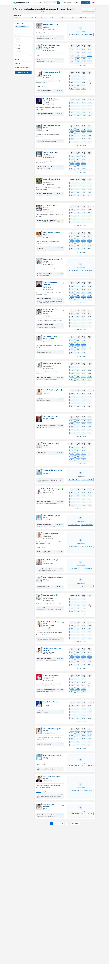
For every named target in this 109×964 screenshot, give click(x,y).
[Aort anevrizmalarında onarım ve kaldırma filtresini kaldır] (28, 26)
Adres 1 (38, 86)
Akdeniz (48, 581)
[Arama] (58, 2)
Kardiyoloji (45, 26)
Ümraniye (49, 732)
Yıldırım (48, 393)
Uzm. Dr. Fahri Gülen (50, 206)
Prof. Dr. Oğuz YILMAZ (51, 675)
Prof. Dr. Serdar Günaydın (52, 489)
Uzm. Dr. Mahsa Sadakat (51, 126)
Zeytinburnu (50, 598)
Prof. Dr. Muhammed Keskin (52, 470)
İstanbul (45, 48)
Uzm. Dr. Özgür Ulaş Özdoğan (53, 390)
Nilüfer (47, 27)
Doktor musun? (85, 2)
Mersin (44, 581)
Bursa (44, 27)
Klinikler (40, 2)
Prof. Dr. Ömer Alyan (50, 516)
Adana (44, 810)
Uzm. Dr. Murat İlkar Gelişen (52, 363)
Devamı (41, 55)
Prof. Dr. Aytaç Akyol (50, 232)
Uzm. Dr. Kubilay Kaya (50, 24)
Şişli (48, 678)
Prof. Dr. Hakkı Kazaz (50, 99)
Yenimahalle (50, 366)
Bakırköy (49, 182)
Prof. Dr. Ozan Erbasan (51, 533)
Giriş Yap (76, 2)
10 (72, 823)
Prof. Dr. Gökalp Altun (50, 417)
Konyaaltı (49, 536)
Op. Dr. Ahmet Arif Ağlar (51, 179)
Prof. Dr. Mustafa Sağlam (52, 729)
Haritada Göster (60, 36)
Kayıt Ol (69, 2)
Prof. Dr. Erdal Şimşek (50, 72)
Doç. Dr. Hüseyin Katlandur (48, 805)
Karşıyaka (48, 446)
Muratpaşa (49, 340)
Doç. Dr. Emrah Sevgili (50, 560)
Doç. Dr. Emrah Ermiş (50, 152)
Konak (47, 102)
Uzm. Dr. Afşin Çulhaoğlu (51, 259)
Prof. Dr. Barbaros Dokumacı (53, 577)
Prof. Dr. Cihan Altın (50, 443)
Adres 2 (44, 86)
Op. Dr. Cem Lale (49, 336)
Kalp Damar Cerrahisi (48, 47)
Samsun (45, 315)
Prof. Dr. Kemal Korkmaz (51, 45)
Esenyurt (49, 129)
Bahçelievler (50, 519)
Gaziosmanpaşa (51, 236)
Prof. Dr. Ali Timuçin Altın (51, 777)
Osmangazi (49, 262)
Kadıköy (49, 473)
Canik (48, 315)
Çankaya (49, 75)
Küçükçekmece (50, 155)
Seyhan (48, 810)
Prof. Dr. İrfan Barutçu (51, 755)
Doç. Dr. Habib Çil (49, 595)
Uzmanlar (33, 2)
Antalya (45, 340)
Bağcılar (49, 759)
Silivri (48, 48)
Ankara (45, 75)
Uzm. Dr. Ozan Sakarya (51, 702)
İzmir (44, 102)
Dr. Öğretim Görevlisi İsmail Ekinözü (50, 311)
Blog (65, 2)
